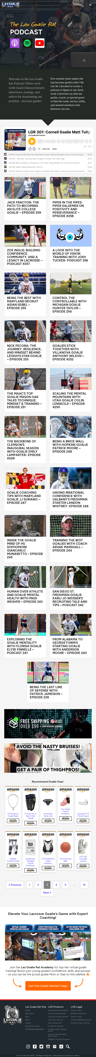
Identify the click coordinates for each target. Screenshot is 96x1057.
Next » (47, 892)
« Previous (15, 884)
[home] (10, 5)
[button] (90, 5)
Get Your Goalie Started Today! (48, 986)
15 (84, 884)
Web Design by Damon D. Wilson (66, 1055)
